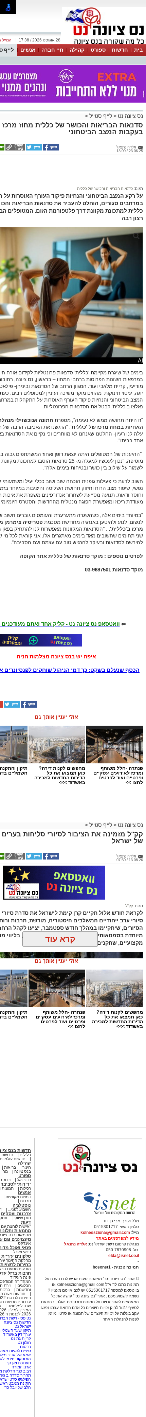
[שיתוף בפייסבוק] (50, 149)
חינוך (26, 1167)
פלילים (25, 1154)
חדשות (120, 50)
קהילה (77, 50)
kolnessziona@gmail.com (105, 1232)
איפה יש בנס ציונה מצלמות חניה (56, 656)
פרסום (25, 1346)
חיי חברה (52, 50)
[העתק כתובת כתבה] (14, 149)
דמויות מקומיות (17, 1196)
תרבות (25, 1201)
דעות (26, 1222)
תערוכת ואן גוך (18, 1363)
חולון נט (24, 1342)
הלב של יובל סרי (17, 1387)
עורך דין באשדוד (17, 1334)
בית (138, 50)
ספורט (98, 50)
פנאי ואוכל (22, 1252)
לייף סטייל (100, 116)
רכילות (25, 1188)
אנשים (27, 50)
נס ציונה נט (129, 116)
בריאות (10, 1167)
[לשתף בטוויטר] (33, 149)
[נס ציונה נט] (100, 1178)
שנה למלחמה (18, 1306)
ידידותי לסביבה (15, 1184)
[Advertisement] (54, 174)
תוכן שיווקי (22, 1218)
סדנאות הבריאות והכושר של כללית (105, 189)
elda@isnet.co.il (123, 1255)
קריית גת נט (21, 1338)
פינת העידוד (20, 1277)
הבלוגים (24, 1285)
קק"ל (129, 906)
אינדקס (24, 1243)
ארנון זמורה (21, 1367)
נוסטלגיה (22, 1205)
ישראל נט (22, 1326)
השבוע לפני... (19, 1209)
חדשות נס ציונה (17, 1322)
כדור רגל (23, 1179)
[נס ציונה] (104, 43)
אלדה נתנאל (75, 1244)
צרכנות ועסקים (16, 1213)
